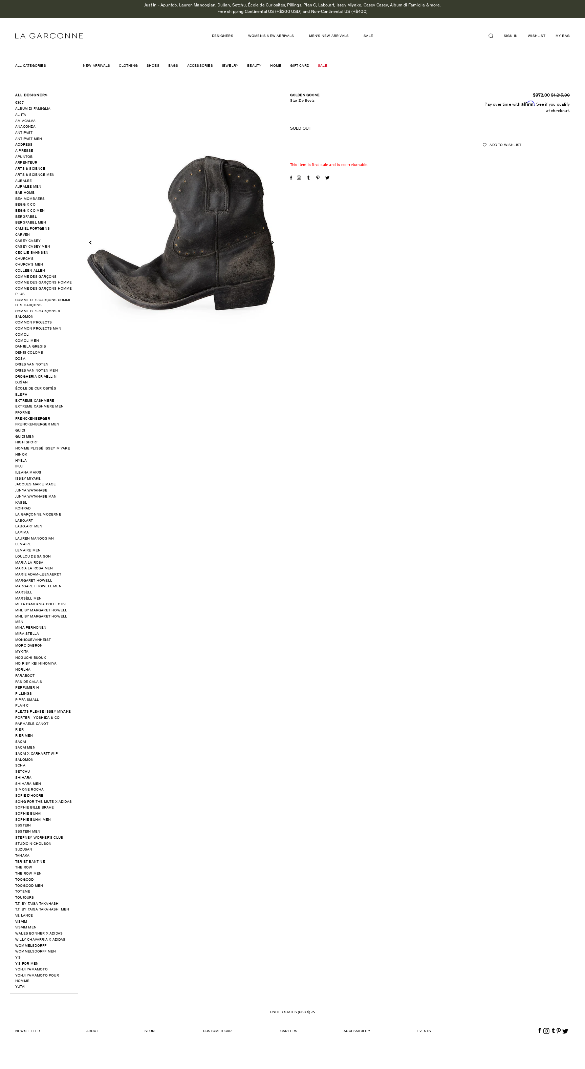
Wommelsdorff (30, 946)
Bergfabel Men (30, 223)
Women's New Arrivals (271, 36)
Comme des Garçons (36, 277)
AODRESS (23, 145)
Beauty (254, 66)
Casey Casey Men (32, 247)
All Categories (30, 66)
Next (272, 243)
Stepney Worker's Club (39, 838)
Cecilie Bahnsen (31, 253)
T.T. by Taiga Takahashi (37, 904)
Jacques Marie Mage (35, 484)
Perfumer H (27, 688)
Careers (288, 1031)
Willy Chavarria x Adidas (40, 940)
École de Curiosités (35, 389)
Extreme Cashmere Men (39, 406)
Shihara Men (28, 784)
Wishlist (536, 36)
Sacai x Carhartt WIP (36, 754)
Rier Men (24, 736)
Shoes (153, 66)
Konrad (22, 508)
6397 (19, 103)
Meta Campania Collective (41, 604)
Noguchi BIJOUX (30, 658)
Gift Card (299, 66)
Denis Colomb (29, 353)
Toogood (24, 880)
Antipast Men (28, 139)
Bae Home (25, 193)
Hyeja (21, 461)
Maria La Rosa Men (34, 568)
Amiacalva (25, 121)
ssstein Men (27, 832)
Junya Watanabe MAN (36, 497)
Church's (24, 259)
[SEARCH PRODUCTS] (494, 36)
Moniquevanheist (33, 640)
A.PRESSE (24, 151)
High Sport (26, 442)
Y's (18, 958)
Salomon (24, 760)
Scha (20, 766)
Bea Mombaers (30, 199)
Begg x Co (25, 205)
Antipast (24, 133)
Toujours (24, 898)
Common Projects (33, 322)
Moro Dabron (29, 646)
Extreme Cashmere (34, 401)
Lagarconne (49, 36)
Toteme (22, 892)
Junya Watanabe (31, 490)
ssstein (23, 825)
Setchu (22, 772)
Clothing (128, 66)
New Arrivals (96, 66)
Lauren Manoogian (34, 539)
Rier (19, 730)
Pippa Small (27, 700)
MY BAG (563, 36)
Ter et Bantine (30, 862)
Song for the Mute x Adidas (43, 802)
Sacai (20, 742)
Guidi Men (25, 437)
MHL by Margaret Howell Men (41, 619)
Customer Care (218, 1031)
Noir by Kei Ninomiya (36, 664)
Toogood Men (29, 886)
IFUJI (19, 466)
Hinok (21, 455)
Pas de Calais (28, 682)
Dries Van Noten (31, 364)
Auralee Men (28, 187)
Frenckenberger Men (37, 424)
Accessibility (357, 1031)
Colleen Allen (30, 271)
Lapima (22, 532)
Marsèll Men (28, 599)
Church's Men (29, 265)
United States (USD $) (290, 1012)
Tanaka (22, 856)
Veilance (24, 916)
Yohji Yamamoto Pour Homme (37, 978)
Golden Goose (305, 95)
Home (275, 66)
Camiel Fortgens (32, 229)
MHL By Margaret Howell (41, 610)
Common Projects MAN (38, 329)
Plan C (21, 706)
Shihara (23, 778)
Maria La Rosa (29, 563)
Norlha (22, 670)
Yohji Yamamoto (31, 969)
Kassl (21, 503)
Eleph (21, 395)
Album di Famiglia (32, 109)
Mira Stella (27, 634)
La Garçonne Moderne (38, 515)
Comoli (22, 335)
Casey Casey (28, 241)
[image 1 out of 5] (181, 233)
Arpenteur (26, 163)
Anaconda (25, 127)
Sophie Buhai (28, 814)
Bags (173, 66)
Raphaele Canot (31, 724)
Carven (22, 235)
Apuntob (23, 157)
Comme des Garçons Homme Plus (43, 291)
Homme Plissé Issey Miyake (42, 448)
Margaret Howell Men (38, 586)
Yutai (20, 987)
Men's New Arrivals (329, 36)
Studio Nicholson (33, 844)
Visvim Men (26, 927)
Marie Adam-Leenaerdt (38, 575)
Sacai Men (25, 748)
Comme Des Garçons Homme (43, 283)
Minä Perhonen (31, 628)
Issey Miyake (28, 479)
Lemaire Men (28, 550)
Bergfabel (26, 217)
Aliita (20, 115)
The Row (23, 867)
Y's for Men (27, 964)
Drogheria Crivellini (36, 377)
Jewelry (230, 66)
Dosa (20, 359)
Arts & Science (30, 169)
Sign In (511, 36)
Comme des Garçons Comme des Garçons (43, 303)
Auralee (23, 181)
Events (424, 1031)
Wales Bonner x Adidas (39, 934)
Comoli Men (27, 341)
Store (151, 1031)
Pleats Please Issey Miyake (43, 712)
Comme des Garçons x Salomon (37, 314)
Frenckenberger (32, 419)
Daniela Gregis (30, 347)
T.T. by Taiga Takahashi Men (42, 909)
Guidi (20, 431)
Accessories (200, 66)
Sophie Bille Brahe (34, 808)
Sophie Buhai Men (33, 820)
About (92, 1031)
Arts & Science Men (35, 175)
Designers (222, 36)
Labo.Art (24, 521)
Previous (91, 243)
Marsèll (23, 592)
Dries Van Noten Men (36, 371)
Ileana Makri (28, 473)
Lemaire (23, 544)
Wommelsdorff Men (35, 951)
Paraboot (25, 676)
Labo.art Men (28, 526)
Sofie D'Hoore (29, 796)
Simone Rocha (29, 790)
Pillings (23, 694)
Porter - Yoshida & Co (37, 718)
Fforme (22, 413)
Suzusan (23, 850)
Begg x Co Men (30, 211)
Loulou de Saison (33, 557)
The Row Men (28, 874)
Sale (368, 36)
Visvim (21, 922)
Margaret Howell (33, 581)
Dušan (21, 382)
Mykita (21, 652)
